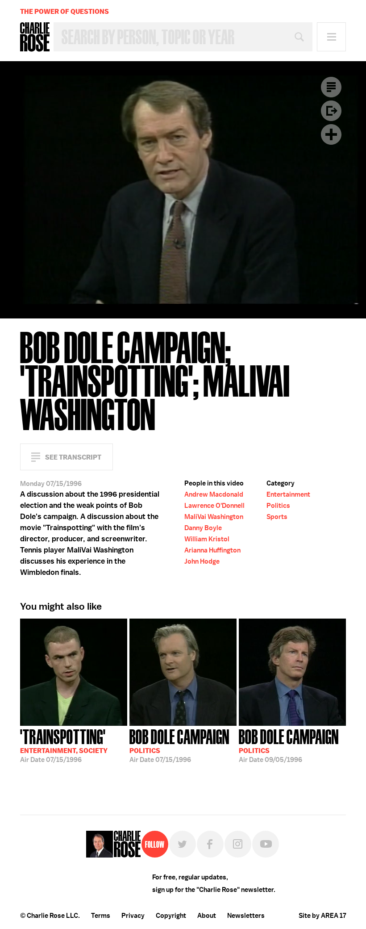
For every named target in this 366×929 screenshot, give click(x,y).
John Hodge (202, 561)
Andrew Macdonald (213, 494)
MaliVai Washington (213, 516)
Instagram (238, 844)
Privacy (133, 915)
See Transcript (73, 457)
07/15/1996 (64, 745)
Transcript (331, 87)
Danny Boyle (203, 527)
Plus (331, 134)
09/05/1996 (289, 745)
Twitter (182, 844)
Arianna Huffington (212, 550)
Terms (100, 915)
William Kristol (206, 539)
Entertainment (288, 494)
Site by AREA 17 (322, 915)
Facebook (210, 844)
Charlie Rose (35, 37)
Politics (278, 505)
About (206, 915)
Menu (331, 36)
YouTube (265, 844)
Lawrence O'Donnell (214, 505)
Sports (276, 516)
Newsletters (246, 915)
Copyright (171, 915)
